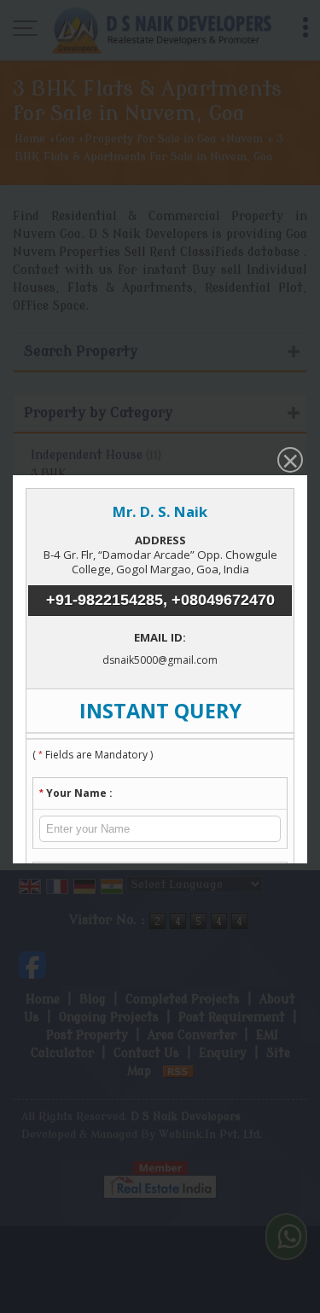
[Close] (288, 461)
